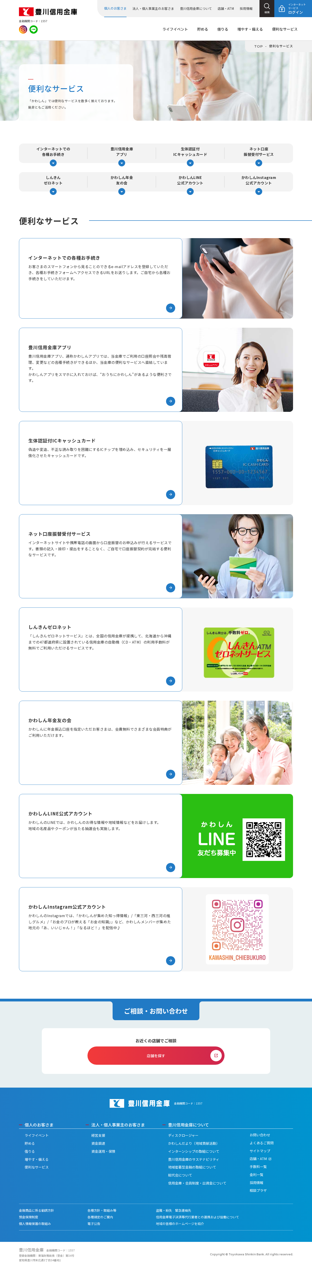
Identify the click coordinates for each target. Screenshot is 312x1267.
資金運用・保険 (103, 1151)
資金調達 (98, 1143)
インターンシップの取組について (193, 1151)
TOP (258, 46)
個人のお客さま (115, 8)
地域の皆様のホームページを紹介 (180, 1223)
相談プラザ (258, 1190)
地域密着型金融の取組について (192, 1167)
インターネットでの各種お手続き (53, 154)
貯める (202, 29)
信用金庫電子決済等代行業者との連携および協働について (197, 1217)
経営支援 (98, 1135)
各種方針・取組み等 (101, 1210)
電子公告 (93, 1223)
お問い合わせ (260, 1134)
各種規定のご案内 (100, 1217)
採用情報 (246, 8)
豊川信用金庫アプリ (122, 154)
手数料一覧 (258, 1166)
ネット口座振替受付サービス (259, 154)
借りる (222, 29)
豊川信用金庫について (196, 8)
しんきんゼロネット (53, 183)
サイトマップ (260, 1150)
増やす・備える (250, 29)
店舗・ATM (226, 8)
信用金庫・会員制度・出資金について (197, 1183)
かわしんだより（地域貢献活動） (193, 1143)
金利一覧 (256, 1174)
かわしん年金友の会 (122, 183)
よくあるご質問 (262, 1142)
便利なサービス (285, 29)
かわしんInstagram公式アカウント (258, 183)
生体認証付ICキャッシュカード (190, 154)
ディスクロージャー (183, 1135)
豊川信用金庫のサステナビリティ (193, 1159)
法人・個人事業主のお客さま (153, 8)
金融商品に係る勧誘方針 (36, 1210)
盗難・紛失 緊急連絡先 (173, 1210)
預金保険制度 (28, 1217)
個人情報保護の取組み (35, 1223)
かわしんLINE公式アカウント (190, 183)
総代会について (180, 1175)
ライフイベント (175, 29)
